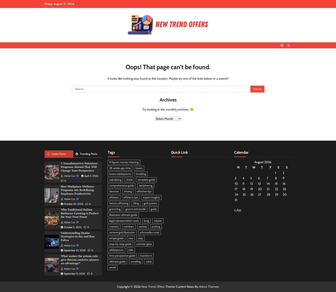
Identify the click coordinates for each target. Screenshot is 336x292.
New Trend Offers (153, 287)
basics (139, 168)
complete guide (146, 179)
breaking (141, 174)
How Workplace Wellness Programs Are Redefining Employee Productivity (77, 190)
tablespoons (116, 250)
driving (128, 191)
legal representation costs (124, 220)
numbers (129, 226)
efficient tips (131, 197)
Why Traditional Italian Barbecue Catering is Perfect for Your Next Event (80, 213)
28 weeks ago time (120, 168)
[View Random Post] (282, 45)
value (149, 261)
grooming (115, 209)
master (158, 220)
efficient (114, 197)
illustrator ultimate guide (123, 215)
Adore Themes (209, 287)
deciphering (145, 185)
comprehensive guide (121, 185)
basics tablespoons (120, 174)
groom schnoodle (135, 209)
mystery (114, 226)
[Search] (288, 45)
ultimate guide (117, 261)
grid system (150, 203)
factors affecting (118, 203)
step (140, 238)
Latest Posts (59, 154)
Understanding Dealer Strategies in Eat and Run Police (78, 236)
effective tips (144, 191)
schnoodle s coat (149, 232)
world (112, 267)
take (131, 250)
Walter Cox (69, 175)
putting (156, 226)
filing (136, 203)
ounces (143, 226)
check (129, 179)
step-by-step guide (120, 244)
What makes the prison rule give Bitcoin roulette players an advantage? (80, 259)
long (146, 220)
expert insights (151, 197)
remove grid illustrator (122, 232)
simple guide (116, 238)
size (131, 238)
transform (146, 255)
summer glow (144, 244)
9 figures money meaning (124, 162)
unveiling (135, 261)
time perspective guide (122, 255)
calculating (115, 179)
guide (154, 209)
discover (114, 191)
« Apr (237, 210)
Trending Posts (88, 154)
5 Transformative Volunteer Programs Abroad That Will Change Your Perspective (79, 166)
